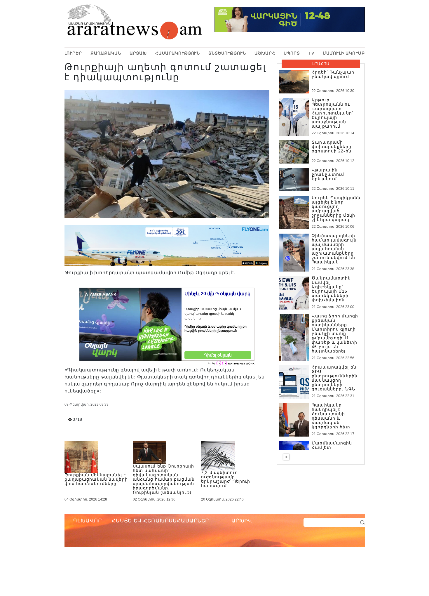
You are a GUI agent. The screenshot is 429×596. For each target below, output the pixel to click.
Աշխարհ (264, 53)
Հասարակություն (177, 53)
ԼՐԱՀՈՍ (320, 63)
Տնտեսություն (227, 53)
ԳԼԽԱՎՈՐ (87, 521)
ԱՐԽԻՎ (241, 521)
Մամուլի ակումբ (344, 53)
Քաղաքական (105, 53)
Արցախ (138, 53)
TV (311, 53)
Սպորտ (292, 53)
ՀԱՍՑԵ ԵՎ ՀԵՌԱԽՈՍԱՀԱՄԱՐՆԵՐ (160, 521)
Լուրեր (73, 53)
